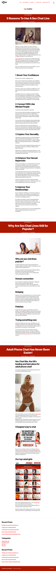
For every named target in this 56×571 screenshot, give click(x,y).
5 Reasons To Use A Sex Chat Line (28, 18)
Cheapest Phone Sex (46, 2)
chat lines (25, 137)
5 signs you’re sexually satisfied (9, 527)
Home (21, 2)
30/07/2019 (33, 356)
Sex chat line (18, 58)
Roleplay (17, 295)
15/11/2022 (33, 21)
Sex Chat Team (26, 21)
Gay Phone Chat (5, 542)
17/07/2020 (33, 232)
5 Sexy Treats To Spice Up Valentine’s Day (11, 534)
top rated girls (36, 502)
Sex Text (4, 544)
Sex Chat (24, 338)
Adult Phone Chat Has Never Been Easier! (28, 351)
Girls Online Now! (26, 2)
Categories (32, 2)
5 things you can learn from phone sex (10, 525)
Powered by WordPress (17, 568)
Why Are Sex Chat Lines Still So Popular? (28, 227)
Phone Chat (27, 513)
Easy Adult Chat (22, 513)
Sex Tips (4, 545)
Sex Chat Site (26, 333)
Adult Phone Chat (28, 222)
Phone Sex (21, 338)
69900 (24, 450)
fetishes (25, 309)
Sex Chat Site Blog (8, 568)
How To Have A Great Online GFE (9, 532)
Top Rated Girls (38, 2)
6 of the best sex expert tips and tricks (10, 529)
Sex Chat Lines (22, 214)
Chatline (18, 214)
